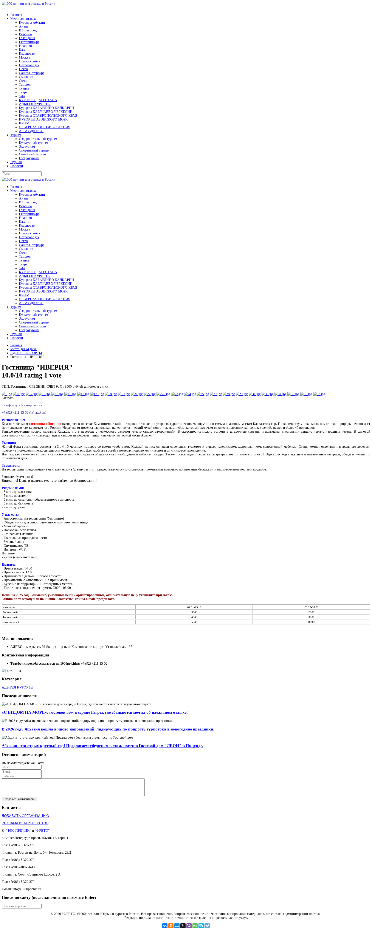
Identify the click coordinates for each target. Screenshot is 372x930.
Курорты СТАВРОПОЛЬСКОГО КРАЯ (48, 115)
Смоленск (26, 77)
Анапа (23, 26)
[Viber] (189, 925)
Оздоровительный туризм (38, 139)
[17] (83, 394)
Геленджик (27, 38)
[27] (216, 394)
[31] (255, 394)
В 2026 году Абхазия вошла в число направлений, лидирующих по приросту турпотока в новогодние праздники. (108, 729)
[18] (111, 394)
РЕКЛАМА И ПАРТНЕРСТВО (25, 823)
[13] (45, 394)
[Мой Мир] (177, 925)
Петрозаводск (29, 65)
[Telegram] (207, 925)
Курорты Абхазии (32, 22)
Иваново (25, 46)
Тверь (23, 92)
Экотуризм (27, 146)
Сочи (23, 80)
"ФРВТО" (42, 830)
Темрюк (25, 84)
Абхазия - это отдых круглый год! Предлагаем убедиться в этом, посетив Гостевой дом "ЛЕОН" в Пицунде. (102, 745)
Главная (16, 15)
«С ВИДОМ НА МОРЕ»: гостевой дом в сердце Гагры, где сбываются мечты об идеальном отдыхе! (95, 712)
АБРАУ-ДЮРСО (31, 131)
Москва (24, 57)
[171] (97, 394)
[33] (268, 394)
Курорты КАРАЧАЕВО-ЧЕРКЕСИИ (46, 111)
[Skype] (201, 925)
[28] (229, 394)
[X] (183, 925)
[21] (137, 394)
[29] (242, 394)
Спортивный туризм (34, 150)
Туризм (15, 135)
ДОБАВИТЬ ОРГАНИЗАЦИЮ (25, 816)
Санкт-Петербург (31, 73)
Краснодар (27, 53)
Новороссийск (29, 61)
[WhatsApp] (195, 925)
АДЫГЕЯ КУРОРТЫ (35, 104)
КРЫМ (24, 123)
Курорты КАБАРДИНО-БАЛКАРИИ (46, 108)
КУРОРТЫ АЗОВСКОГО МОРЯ (43, 119)
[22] (150, 394)
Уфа (22, 96)
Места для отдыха (23, 18)
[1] (7, 394)
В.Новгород (28, 30)
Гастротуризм (29, 158)
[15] (57, 394)
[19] (124, 394)
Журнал (16, 162)
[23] (177, 394)
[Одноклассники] (171, 925)
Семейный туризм (32, 154)
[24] (190, 394)
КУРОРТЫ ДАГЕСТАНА (38, 100)
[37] (319, 394)
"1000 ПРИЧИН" (18, 830)
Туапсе (24, 88)
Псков (23, 69)
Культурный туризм (33, 142)
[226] (163, 394)
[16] (70, 394)
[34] (280, 394)
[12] (32, 394)
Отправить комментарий (19, 799)
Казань (24, 49)
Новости (16, 166)
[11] (19, 394)
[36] (306, 394)
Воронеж (25, 34)
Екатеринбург (29, 42)
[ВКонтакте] (164, 925)
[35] (293, 394)
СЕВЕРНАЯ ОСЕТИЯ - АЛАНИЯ (44, 127)
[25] (203, 394)
